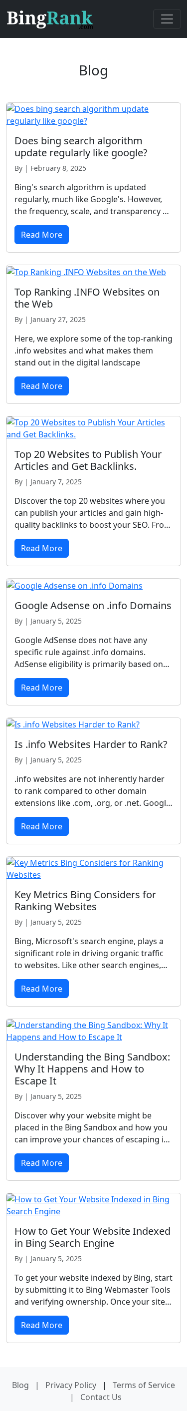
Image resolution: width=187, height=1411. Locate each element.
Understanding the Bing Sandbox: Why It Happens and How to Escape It (92, 1068)
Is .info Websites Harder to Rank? (91, 744)
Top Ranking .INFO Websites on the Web (87, 298)
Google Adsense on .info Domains (93, 605)
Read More (41, 234)
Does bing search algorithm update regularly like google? (81, 146)
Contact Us (101, 1397)
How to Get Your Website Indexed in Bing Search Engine (92, 1237)
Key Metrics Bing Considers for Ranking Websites (85, 900)
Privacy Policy (70, 1385)
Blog (20, 1385)
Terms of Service (144, 1385)
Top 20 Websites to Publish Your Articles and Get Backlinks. (88, 460)
